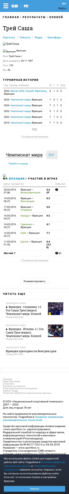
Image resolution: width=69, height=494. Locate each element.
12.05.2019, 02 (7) (10, 234)
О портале (8, 384)
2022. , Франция (23, 116)
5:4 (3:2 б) (48, 244)
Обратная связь (12, 381)
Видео (39, 37)
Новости (25, 37)
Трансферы (54, 37)
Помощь (7, 379)
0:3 (48, 198)
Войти (62, 8)
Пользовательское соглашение (20, 388)
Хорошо (34, 488)
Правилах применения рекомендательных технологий (33, 418)
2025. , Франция (23, 99)
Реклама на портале (14, 386)
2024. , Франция (23, 105)
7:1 (48, 233)
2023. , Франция (23, 111)
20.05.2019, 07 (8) (10, 191)
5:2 (48, 215)
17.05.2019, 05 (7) (10, 208)
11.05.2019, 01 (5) (10, 243)
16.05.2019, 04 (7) (10, 217)
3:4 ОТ (48, 191)
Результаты (34, 17)
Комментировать (34, 281)
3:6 (48, 207)
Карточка (9, 37)
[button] (25, 155)
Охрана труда (10, 391)
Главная (11, 17)
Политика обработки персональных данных (27, 393)
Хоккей (56, 17)
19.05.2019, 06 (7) (10, 200)
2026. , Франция (25, 92)
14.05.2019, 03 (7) (10, 226)
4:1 (48, 224)
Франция (17, 178)
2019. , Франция (23, 122)
